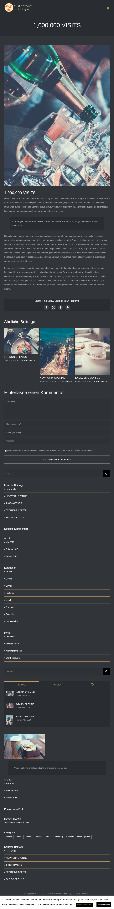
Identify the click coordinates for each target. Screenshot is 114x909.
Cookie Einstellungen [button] (84, 904)
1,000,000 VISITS (14, 503)
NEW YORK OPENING (53, 377)
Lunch (8, 600)
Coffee (9, 579)
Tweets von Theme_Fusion (16, 822)
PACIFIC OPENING (15, 517)
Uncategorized (12, 621)
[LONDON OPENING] (10, 693)
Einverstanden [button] (104, 904)
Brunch (9, 571)
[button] (6, 355)
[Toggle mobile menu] (108, 8)
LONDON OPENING (15, 357)
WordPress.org (13, 658)
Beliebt (22, 684)
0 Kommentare (28, 360)
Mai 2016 (10, 542)
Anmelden (10, 636)
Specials (10, 614)
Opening (9, 607)
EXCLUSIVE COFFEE (87, 377)
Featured (10, 593)
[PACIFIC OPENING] (9, 717)
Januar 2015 (11, 556)
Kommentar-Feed (14, 651)
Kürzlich (57, 684)
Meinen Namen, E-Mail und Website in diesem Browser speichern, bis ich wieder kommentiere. (50, 450)
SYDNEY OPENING (24, 704)
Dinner (9, 586)
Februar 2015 (12, 549)
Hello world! (11, 489)
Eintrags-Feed (12, 643)
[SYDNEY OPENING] (10, 705)
